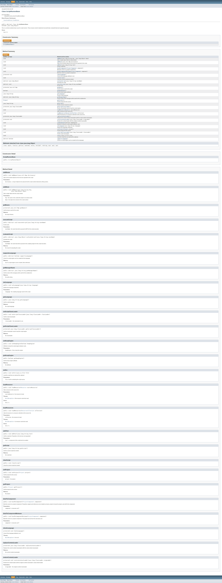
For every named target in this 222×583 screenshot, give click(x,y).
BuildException (9, 398)
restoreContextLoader (63, 119)
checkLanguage (61, 74)
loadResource (61, 109)
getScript (60, 103)
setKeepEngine (61, 122)
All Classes (31, 4)
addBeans (59, 61)
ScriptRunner (16, 20)
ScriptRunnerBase (8, 44)
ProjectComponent (72, 68)
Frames (17, 4)
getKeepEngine (61, 90)
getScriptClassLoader (63, 106)
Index (27, 1)
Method (16, 6)
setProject (60, 129)
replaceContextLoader (63, 116)
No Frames (22, 4)
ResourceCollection (71, 113)
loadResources (61, 113)
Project (5, 100)
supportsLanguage (62, 138)
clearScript (60, 77)
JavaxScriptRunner (7, 20)
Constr (13, 6)
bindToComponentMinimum (64, 71)
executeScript (61, 84)
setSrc (59, 135)
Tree (17, 1)
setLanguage (60, 126)
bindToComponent (61, 68)
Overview (3, 1)
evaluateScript (61, 81)
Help (30, 1)
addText (59, 65)
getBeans (59, 87)
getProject (60, 100)
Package (8, 1)
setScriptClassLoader (63, 132)
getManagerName (61, 97)
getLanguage (60, 93)
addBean (59, 58)
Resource (67, 109)
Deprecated (22, 1)
